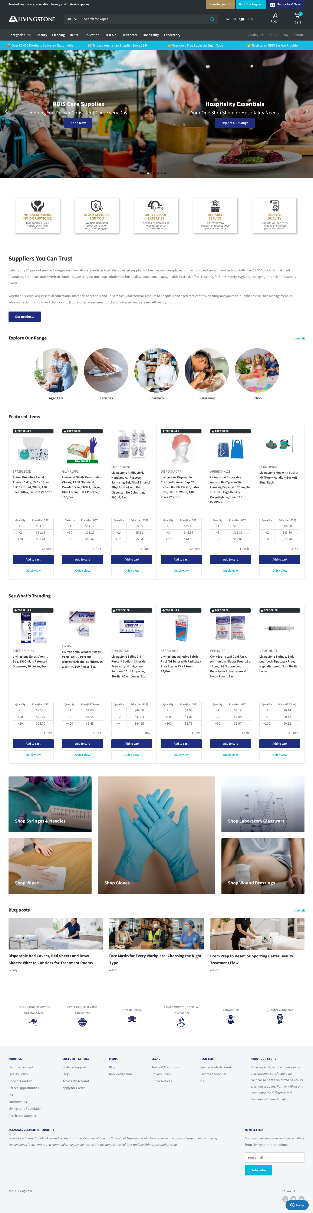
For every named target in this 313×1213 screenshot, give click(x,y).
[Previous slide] (6, 111)
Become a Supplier (213, 1074)
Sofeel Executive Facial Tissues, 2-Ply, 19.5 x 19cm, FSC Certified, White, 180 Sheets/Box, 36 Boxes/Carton (32, 485)
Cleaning (58, 35)
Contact (298, 34)
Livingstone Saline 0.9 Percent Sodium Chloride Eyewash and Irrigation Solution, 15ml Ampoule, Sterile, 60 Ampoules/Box (128, 666)
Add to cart (33, 560)
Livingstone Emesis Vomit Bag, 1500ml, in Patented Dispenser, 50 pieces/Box (30, 661)
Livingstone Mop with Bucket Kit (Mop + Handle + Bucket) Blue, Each (278, 477)
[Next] (304, 502)
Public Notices (162, 1081)
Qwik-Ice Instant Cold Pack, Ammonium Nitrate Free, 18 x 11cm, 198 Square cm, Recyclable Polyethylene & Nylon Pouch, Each (230, 666)
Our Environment (21, 1067)
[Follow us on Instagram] (285, 1199)
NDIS (203, 1081)
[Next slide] (306, 111)
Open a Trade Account (215, 1067)
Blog (112, 1067)
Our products (24, 316)
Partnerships (18, 1101)
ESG (11, 1095)
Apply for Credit (73, 1088)
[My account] (275, 15)
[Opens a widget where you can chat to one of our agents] (297, 1205)
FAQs (66, 1074)
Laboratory (172, 35)
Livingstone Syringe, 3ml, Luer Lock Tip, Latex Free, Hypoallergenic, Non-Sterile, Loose (278, 664)
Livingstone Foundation (26, 1108)
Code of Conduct (20, 1081)
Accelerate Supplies (23, 1115)
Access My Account (75, 1081)
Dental (74, 35)
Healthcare (130, 35)
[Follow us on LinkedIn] (301, 1199)
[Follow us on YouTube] (293, 1199)
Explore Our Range (234, 123)
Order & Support (74, 1067)
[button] (148, 173)
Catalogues (256, 34)
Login (275, 21)
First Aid (110, 35)
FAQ (285, 34)
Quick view (33, 571)
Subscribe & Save (289, 4)
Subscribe (258, 1170)
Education (92, 35)
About (273, 34)
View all (299, 338)
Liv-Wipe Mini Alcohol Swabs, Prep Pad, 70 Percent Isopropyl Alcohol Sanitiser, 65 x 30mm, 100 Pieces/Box (82, 659)
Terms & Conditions (166, 1067)
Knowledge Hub (220, 4)
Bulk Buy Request (251, 4)
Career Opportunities (24, 1088)
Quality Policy (18, 1074)
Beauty (42, 35)
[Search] (212, 19)
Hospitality (151, 35)
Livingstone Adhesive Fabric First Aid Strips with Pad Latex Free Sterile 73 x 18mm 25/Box (181, 664)
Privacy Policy (161, 1074)
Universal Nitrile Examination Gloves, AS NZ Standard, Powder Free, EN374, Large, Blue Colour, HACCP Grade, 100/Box (82, 487)
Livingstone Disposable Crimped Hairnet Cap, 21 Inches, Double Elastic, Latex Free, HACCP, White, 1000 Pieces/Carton (180, 487)
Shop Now (78, 123)
